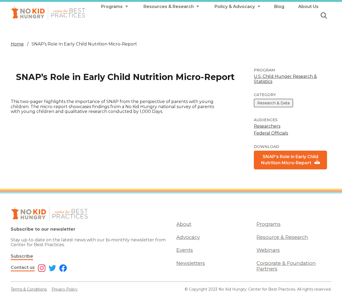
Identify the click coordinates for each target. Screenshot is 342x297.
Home (17, 44)
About (183, 224)
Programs (268, 224)
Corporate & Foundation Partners (286, 266)
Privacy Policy (64, 289)
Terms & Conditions (29, 289)
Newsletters (190, 263)
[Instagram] (41, 268)
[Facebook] (63, 268)
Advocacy (188, 237)
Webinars (268, 250)
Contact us (23, 267)
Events (184, 250)
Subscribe (22, 256)
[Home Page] (48, 13)
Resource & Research (282, 237)
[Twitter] (52, 268)
